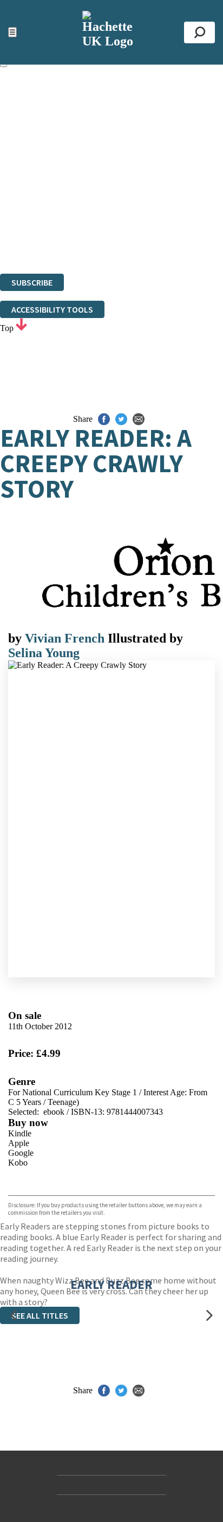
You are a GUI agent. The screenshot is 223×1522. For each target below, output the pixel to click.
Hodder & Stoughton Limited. (125, 210)
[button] (13, 1315)
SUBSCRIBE (32, 282)
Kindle (19, 1133)
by (16, 638)
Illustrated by (145, 638)
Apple (18, 1143)
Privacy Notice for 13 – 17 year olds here (108, 146)
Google (21, 1152)
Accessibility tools (52, 309)
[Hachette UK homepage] (111, 32)
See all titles (39, 1315)
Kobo (18, 1162)
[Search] (199, 32)
